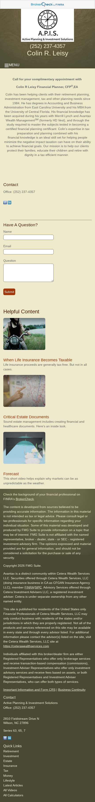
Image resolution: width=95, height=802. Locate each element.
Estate (7, 761)
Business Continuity (72, 689)
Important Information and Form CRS (29, 689)
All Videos (10, 790)
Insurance (10, 765)
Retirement (11, 751)
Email (7, 246)
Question (9, 260)
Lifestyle (9, 780)
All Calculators (13, 795)
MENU (14, 65)
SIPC (38, 587)
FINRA (29, 587)
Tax (5, 770)
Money (8, 775)
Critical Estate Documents (26, 417)
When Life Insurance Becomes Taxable (37, 360)
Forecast (11, 474)
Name (7, 231)
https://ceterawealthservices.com (26, 646)
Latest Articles (13, 785)
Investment (11, 756)
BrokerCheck (25, 499)
